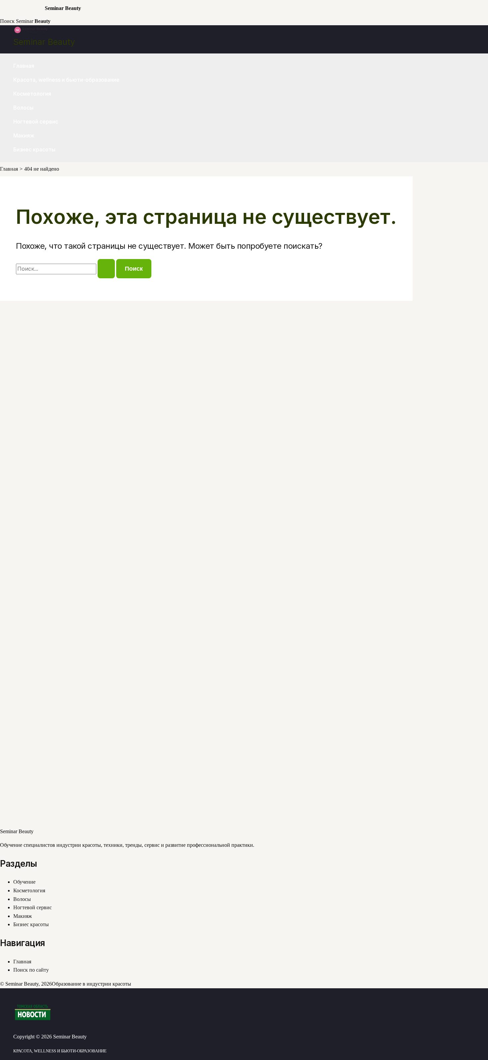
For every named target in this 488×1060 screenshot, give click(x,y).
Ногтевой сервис (35, 121)
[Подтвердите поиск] (106, 268)
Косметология (32, 93)
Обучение (24, 882)
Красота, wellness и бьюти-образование (66, 79)
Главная (23, 65)
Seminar (33, 21)
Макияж (24, 135)
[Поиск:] (66, 269)
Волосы (23, 107)
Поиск (7, 21)
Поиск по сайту (31, 970)
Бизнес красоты (34, 149)
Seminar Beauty (44, 42)
